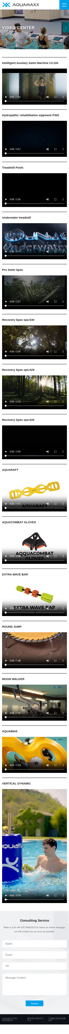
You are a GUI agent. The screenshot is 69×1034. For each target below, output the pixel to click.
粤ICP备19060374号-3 (35, 1019)
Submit (34, 1003)
